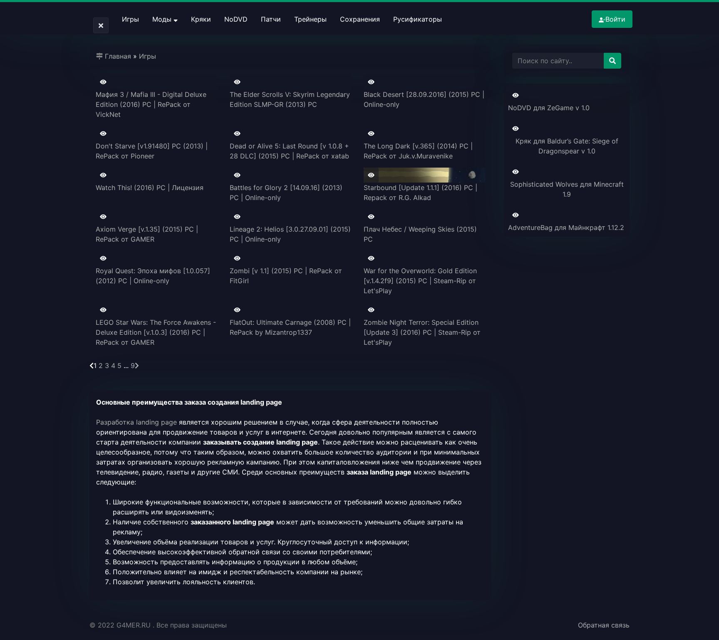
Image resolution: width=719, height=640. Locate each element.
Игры (130, 19)
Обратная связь (604, 625)
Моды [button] (163, 19)
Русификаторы (417, 19)
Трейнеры (310, 19)
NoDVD (236, 19)
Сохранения (360, 19)
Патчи (271, 19)
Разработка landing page (136, 422)
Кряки (201, 19)
